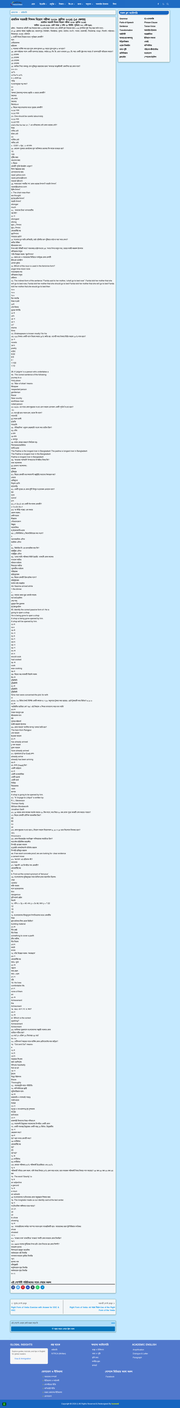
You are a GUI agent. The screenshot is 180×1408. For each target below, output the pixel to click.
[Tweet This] (18, 1287)
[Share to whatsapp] (38, 1287)
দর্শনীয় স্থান (96, 1361)
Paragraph (137, 1357)
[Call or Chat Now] (4, 1404)
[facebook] (158, 4)
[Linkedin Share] (28, 1287)
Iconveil (115, 1404)
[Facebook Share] (13, 1287)
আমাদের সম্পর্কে (49, 1376)
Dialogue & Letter (140, 1353)
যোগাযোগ (47, 1396)
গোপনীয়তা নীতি (49, 1384)
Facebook (110, 1376)
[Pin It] (23, 1287)
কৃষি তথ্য (95, 1357)
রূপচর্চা (94, 1365)
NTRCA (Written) (58, 1353)
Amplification (138, 1349)
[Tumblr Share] (33, 1287)
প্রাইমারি (54, 1349)
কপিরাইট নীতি (48, 1388)
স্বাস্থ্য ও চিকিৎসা (98, 1349)
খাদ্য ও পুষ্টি (96, 1353)
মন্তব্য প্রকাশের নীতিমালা (52, 1392)
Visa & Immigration (22, 1358)
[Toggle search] (167, 4)
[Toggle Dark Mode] (163, 4)
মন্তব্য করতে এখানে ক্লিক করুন (64, 1329)
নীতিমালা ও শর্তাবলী (50, 1380)
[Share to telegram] (42, 1287)
